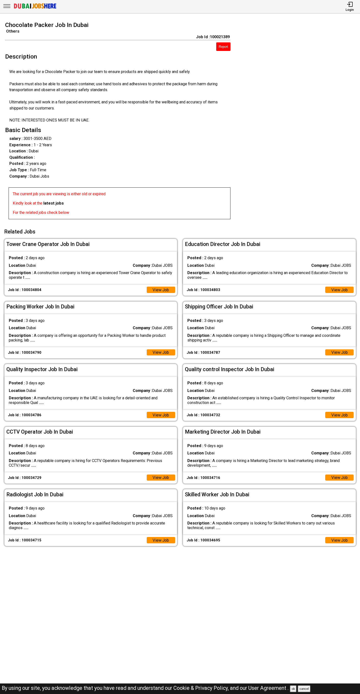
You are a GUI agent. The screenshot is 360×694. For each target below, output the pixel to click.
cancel (304, 689)
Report (223, 47)
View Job (161, 290)
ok (293, 689)
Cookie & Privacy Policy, (201, 688)
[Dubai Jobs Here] (35, 8)
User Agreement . (268, 688)
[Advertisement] (300, 122)
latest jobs (53, 203)
